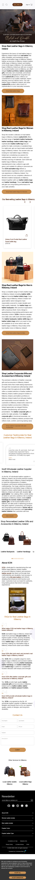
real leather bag (13, 169)
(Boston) (9, 457)
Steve (9, 455)
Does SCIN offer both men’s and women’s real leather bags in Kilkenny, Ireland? (17, 654)
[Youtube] (22, 805)
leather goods (6, 573)
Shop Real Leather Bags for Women (16, 192)
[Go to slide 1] (12, 558)
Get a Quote (10, 516)
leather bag (10, 641)
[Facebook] (9, 805)
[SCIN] (17, 4)
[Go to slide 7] (21, 558)
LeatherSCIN (9, 77)
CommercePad (19, 851)
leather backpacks (8, 308)
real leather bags (27, 182)
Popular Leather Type (8, 833)
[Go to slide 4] (16, 558)
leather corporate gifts (21, 412)
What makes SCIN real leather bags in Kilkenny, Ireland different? (17, 629)
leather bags (24, 305)
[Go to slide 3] (15, 558)
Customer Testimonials (14, 435)
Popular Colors (6, 828)
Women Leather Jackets (8, 818)
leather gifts (6, 502)
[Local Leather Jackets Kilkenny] (10, 771)
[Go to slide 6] (19, 558)
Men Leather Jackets (7, 823)
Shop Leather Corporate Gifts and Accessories (16, 426)
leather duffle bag (17, 144)
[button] (31, 800)
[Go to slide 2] (13, 558)
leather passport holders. (20, 688)
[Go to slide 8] (22, 558)
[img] (8, 540)
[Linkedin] (13, 805)
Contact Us (17, 715)
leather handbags (8, 141)
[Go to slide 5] (18, 558)
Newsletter (8, 796)
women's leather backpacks (23, 139)
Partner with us (28, 507)
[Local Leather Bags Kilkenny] (25, 771)
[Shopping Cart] (31, 4)
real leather (24, 55)
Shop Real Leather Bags (13, 91)
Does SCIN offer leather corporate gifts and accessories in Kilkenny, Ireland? (16, 677)
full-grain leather (15, 577)
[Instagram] (17, 805)
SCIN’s (17, 314)
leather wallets (17, 686)
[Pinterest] (26, 805)
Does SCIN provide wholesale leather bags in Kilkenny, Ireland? (17, 697)
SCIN (6, 169)
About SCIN (5, 813)
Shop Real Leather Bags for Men (15, 333)
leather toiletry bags (21, 141)
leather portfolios (13, 71)
